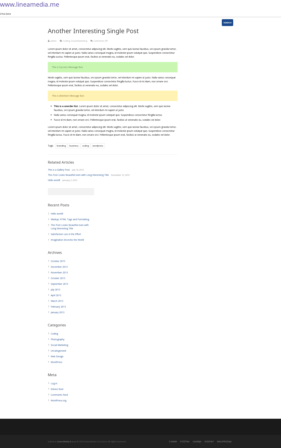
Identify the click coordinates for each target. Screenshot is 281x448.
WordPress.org (58, 400)
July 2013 (55, 289)
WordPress (56, 362)
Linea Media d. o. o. (67, 441)
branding (61, 145)
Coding (66, 40)
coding (85, 145)
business (74, 145)
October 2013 (58, 278)
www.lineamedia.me (29, 4)
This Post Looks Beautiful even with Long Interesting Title (78, 174)
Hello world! (54, 180)
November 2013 (59, 272)
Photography (57, 339)
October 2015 (58, 261)
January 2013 (57, 312)
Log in (54, 383)
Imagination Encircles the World (67, 239)
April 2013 (56, 295)
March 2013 (57, 300)
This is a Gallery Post (59, 169)
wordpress (98, 145)
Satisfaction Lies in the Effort (66, 234)
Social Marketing (79, 40)
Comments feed (59, 394)
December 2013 (59, 266)
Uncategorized (58, 350)
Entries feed (57, 389)
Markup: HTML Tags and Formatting (70, 219)
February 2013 (58, 306)
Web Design (57, 356)
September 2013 (59, 283)
